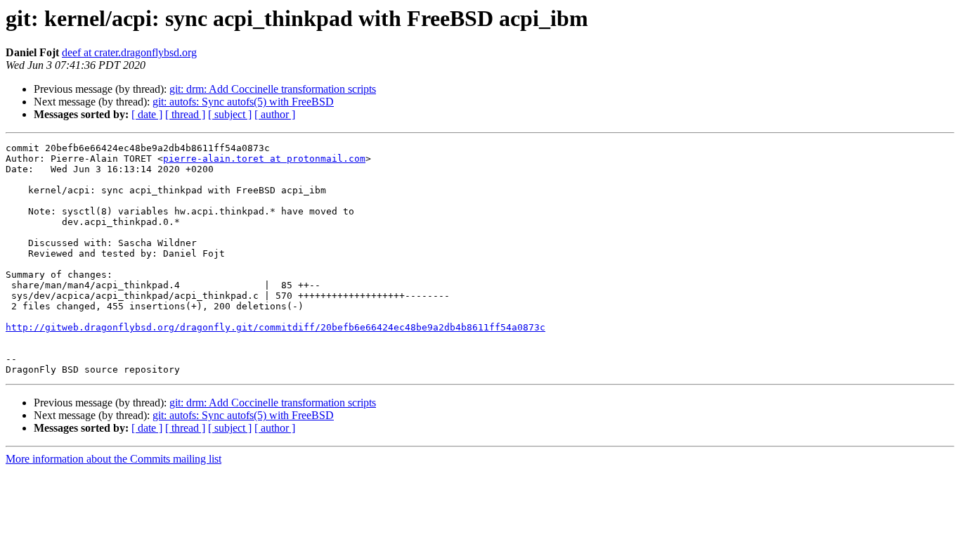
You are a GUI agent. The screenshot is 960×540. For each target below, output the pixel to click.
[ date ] (146, 114)
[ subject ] (230, 114)
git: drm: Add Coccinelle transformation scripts (272, 89)
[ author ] (274, 114)
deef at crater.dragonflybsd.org (129, 52)
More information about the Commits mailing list (113, 459)
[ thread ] (185, 114)
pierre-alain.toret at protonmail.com (264, 158)
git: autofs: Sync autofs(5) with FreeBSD (243, 102)
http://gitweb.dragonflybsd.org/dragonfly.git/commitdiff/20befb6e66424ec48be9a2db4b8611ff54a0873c (275, 327)
